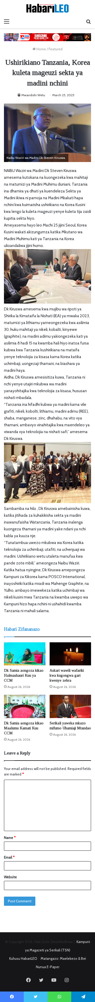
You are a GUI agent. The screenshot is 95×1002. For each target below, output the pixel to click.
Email (9, 857)
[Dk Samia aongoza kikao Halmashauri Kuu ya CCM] (24, 654)
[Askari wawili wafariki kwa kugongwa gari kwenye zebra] (70, 654)
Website (10, 877)
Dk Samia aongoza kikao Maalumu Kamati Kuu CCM (24, 728)
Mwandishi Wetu (33, 95)
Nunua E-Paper (47, 967)
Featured (56, 49)
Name (10, 838)
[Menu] (6, 21)
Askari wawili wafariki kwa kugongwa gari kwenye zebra (67, 675)
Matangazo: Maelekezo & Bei (63, 958)
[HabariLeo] (47, 8)
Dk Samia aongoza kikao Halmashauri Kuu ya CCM (24, 675)
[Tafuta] (88, 21)
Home (41, 49)
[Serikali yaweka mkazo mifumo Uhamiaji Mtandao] (70, 706)
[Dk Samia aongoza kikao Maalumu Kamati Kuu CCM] (24, 706)
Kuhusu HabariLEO (23, 958)
